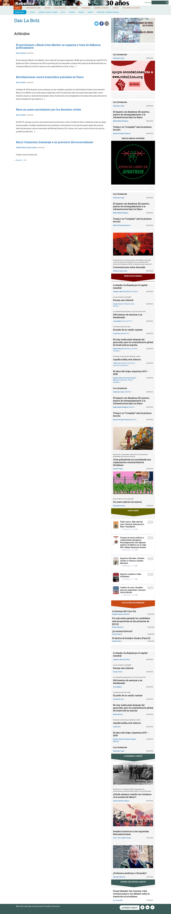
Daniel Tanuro (21, 147)
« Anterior (18, 160)
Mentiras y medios (101, 8)
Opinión (115, 8)
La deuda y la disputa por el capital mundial (130, 286)
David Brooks (116, 634)
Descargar (150, 522)
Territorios (19, 12)
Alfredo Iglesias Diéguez (121, 801)
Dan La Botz (20, 53)
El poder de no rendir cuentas (127, 329)
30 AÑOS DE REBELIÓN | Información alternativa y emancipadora (133, 47)
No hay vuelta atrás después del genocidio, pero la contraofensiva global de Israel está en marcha (133, 342)
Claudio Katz (116, 641)
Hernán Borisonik (119, 506)
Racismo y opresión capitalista (124, 364)
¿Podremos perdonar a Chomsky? (130, 873)
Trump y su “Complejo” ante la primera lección (132, 128)
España (72, 12)
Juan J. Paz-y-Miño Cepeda (122, 838)
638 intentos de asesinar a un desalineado (127, 316)
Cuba (124, 321)
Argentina (123, 380)
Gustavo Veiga (117, 469)
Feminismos (86, 8)
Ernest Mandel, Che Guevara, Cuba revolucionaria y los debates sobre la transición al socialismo (131, 894)
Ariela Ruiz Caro (118, 333)
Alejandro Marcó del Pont (121, 291)
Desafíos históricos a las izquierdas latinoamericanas (131, 833)
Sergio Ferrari (117, 304)
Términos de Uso (67, 906)
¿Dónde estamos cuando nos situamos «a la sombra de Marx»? (132, 795)
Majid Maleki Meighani (120, 121)
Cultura (47, 8)
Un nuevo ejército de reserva (127, 501)
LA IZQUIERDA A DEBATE (133, 756)
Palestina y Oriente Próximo (108, 12)
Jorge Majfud (117, 321)
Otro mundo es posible (131, 8)
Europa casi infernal (123, 300)
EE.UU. (63, 12)
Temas (17, 8)
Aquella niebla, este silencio (127, 359)
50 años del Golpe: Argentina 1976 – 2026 (131, 372)
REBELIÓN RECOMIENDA (133, 276)
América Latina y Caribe (48, 12)
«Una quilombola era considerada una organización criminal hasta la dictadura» (132, 462)
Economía (74, 8)
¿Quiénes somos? (129, 908)
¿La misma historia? (122, 631)
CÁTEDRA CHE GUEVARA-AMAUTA (133, 882)
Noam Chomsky (133, 843)
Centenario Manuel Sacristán (133, 230)
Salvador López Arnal (120, 271)
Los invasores (120, 54)
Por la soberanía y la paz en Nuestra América (134, 95)
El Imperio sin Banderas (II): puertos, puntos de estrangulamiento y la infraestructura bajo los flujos (131, 114)
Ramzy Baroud (118, 348)
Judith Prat (117, 363)
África (32, 12)
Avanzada (147, 2)
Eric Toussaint (118, 900)
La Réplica (133, 647)
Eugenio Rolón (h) (119, 378)
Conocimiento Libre (33, 8)
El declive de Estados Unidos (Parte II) (131, 638)
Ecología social (60, 8)
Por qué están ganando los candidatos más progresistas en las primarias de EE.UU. (131, 621)
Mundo (90, 12)
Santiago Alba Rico (119, 877)
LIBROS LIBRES (133, 511)
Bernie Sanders (117, 627)
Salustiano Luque (118, 58)
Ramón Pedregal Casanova (121, 133)
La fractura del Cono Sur (124, 611)
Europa (81, 12)
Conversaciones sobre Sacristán (129, 267)
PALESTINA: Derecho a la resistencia (133, 188)
